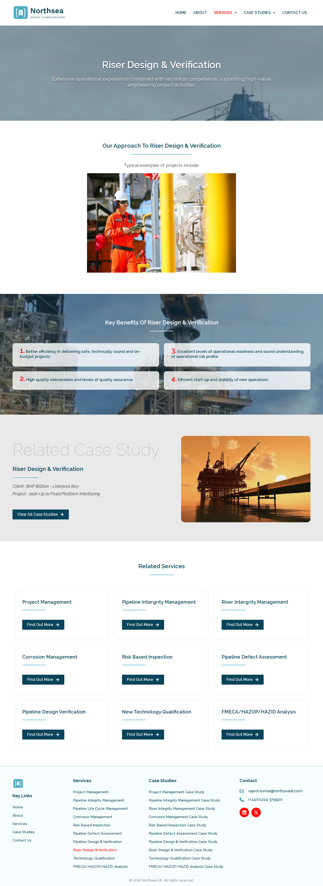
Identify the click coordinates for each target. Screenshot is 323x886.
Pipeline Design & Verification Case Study (183, 842)
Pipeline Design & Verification (97, 842)
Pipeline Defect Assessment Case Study (183, 833)
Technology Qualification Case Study (180, 858)
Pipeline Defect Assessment (97, 833)
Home (180, 12)
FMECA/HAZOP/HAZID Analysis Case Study (186, 866)
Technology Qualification (94, 858)
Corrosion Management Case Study (178, 817)
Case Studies (257, 12)
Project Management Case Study (176, 792)
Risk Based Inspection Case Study (177, 825)
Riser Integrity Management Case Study (182, 808)
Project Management (91, 792)
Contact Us (294, 12)
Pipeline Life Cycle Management (100, 808)
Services (223, 12)
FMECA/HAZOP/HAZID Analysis (100, 866)
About (200, 12)
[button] (225, 12)
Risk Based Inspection (91, 825)
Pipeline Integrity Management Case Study (184, 800)
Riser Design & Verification (95, 850)
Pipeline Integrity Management (98, 800)
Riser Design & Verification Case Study (181, 850)
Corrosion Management (92, 817)
